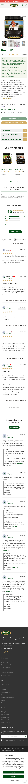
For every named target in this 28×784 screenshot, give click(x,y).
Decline (13, 776)
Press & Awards (5, 695)
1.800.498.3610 (7, 648)
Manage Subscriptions (7, 664)
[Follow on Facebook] (2, 652)
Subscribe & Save (5, 687)
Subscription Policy (6, 720)
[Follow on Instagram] (5, 652)
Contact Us (4, 670)
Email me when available (14, 122)
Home (2, 10)
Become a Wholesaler (7, 672)
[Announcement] (12, 1)
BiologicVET (4, 167)
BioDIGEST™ (19, 169)
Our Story (3, 689)
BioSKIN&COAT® (6, 169)
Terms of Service (5, 722)
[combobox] (19, 243)
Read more (17, 352)
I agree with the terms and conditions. (13, 740)
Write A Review (15, 231)
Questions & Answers (14, 420)
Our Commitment (6, 692)
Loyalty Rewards (5, 667)
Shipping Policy (5, 717)
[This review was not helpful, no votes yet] (23, 270)
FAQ (2, 703)
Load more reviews (14, 407)
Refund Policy (5, 714)
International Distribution (7, 697)
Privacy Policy (20, 768)
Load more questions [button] (14, 618)
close (25, 1)
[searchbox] (8, 239)
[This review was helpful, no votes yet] (21, 270)
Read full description (7, 98)
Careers (3, 700)
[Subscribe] (25, 737)
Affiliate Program (5, 675)
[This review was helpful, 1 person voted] (21, 301)
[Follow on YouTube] (7, 652)
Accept (13, 772)
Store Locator (5, 684)
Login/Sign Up (5, 662)
